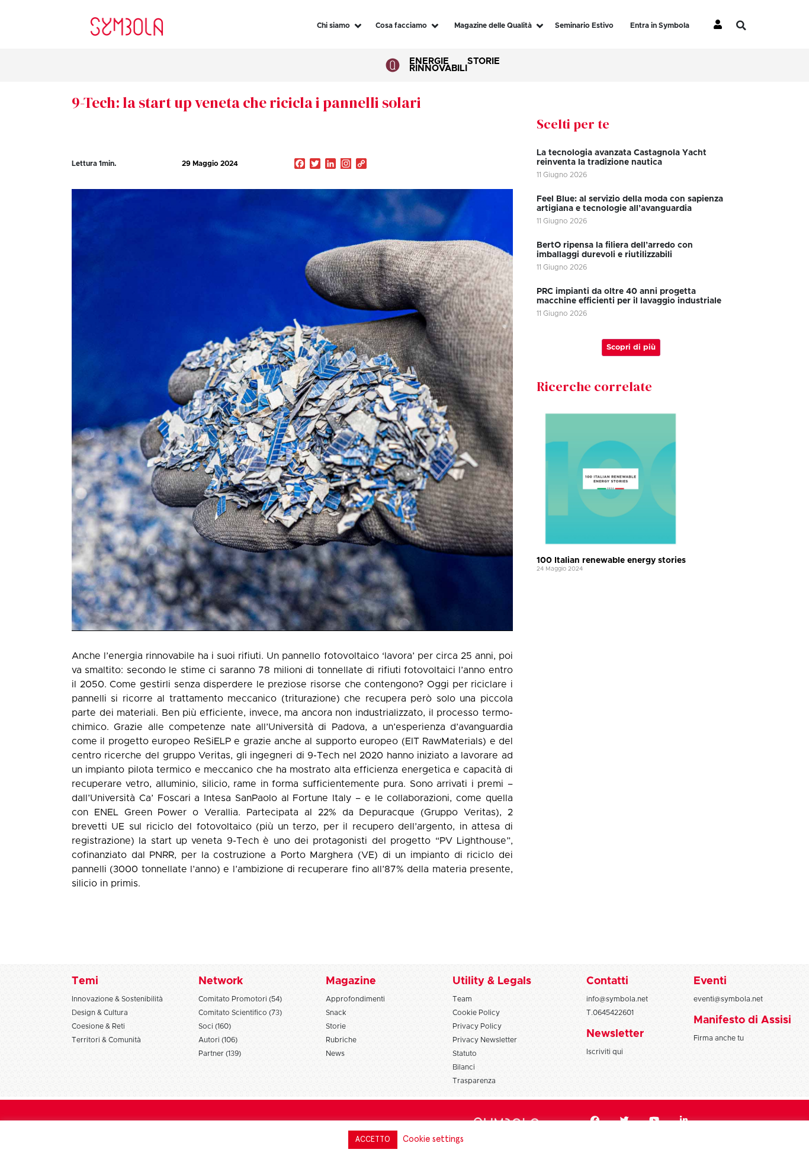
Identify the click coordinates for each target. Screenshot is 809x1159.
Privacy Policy (477, 1026)
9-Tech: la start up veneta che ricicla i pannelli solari (246, 102)
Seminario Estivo (584, 25)
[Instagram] (346, 164)
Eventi (710, 981)
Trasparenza (474, 1080)
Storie (483, 61)
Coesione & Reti (98, 1026)
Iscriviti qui (604, 1051)
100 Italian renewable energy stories (611, 560)
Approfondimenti (355, 999)
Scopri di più (631, 347)
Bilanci (463, 1067)
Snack (336, 1012)
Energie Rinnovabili (438, 65)
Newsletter (615, 1034)
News (335, 1053)
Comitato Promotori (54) (240, 999)
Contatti (607, 981)
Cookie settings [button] (433, 1139)
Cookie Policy (476, 1012)
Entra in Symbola (659, 25)
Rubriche (341, 1039)
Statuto (464, 1053)
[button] (750, 25)
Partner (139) (219, 1053)
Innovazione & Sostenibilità (117, 999)
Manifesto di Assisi (742, 1020)
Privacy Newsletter (484, 1039)
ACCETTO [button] (372, 1140)
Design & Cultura (100, 1012)
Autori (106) (217, 1039)
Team (462, 999)
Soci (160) (214, 1026)
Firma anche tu (719, 1038)
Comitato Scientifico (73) (240, 1012)
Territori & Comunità (106, 1039)
